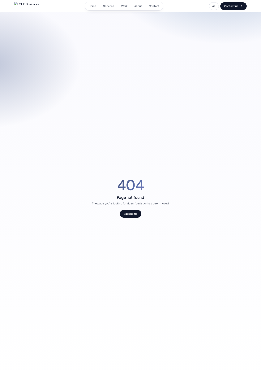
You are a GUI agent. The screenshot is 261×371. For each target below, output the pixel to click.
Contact (154, 6)
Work (124, 6)
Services (108, 6)
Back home (131, 214)
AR (214, 6)
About (138, 6)
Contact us (231, 6)
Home (92, 6)
